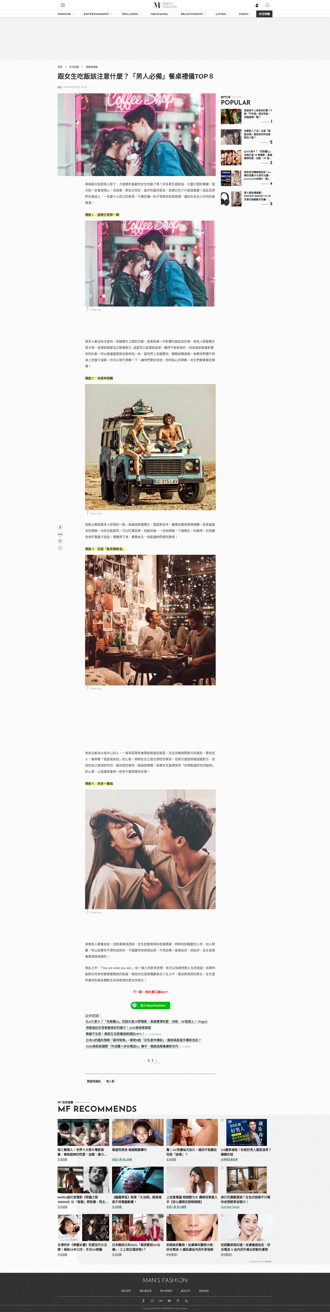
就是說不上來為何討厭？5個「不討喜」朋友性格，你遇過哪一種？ (258, 113)
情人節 (110, 1081)
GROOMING (159, 14)
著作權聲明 (166, 1290)
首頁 (60, 66)
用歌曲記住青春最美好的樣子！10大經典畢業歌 (118, 1028)
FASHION (64, 14)
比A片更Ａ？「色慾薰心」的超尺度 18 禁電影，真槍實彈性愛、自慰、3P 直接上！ (258, 155)
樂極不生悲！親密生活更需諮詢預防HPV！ (115, 1034)
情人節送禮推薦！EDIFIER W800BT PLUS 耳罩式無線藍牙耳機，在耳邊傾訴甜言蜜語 (257, 196)
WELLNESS (130, 14)
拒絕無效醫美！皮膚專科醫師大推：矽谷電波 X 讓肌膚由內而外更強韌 (191, 1247)
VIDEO (244, 14)
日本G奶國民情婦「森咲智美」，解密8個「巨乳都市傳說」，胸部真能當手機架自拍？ (143, 1040)
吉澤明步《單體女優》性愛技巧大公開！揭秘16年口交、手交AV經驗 (82, 1247)
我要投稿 (204, 1290)
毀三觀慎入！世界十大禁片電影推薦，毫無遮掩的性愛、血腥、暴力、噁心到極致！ (82, 1152)
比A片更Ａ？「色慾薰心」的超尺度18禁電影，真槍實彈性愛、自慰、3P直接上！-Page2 (146, 1021)
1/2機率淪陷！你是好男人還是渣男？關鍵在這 (246, 1152)
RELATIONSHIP (192, 14)
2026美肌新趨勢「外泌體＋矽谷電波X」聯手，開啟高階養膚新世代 (132, 1046)
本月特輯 (264, 14)
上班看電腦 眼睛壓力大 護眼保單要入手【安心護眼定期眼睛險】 (192, 1200)
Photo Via (96, 309)
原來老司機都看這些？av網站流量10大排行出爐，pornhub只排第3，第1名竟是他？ (257, 176)
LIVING (221, 14)
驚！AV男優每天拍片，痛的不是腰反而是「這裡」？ (191, 1152)
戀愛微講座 (92, 66)
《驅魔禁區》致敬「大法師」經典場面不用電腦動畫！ (137, 1200)
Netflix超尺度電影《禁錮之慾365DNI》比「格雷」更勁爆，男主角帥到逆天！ (83, 1200)
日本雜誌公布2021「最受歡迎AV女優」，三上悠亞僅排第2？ (136, 1247)
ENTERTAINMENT (96, 14)
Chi (60, 87)
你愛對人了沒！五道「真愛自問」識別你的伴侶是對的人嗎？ (257, 134)
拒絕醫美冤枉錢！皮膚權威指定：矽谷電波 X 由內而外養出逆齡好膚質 (245, 1247)
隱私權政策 (146, 1290)
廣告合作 (185, 1290)
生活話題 (74, 66)
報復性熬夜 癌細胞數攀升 (129, 1150)
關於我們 (126, 1290)
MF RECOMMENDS (97, 1110)
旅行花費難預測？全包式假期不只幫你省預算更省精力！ (245, 1200)
